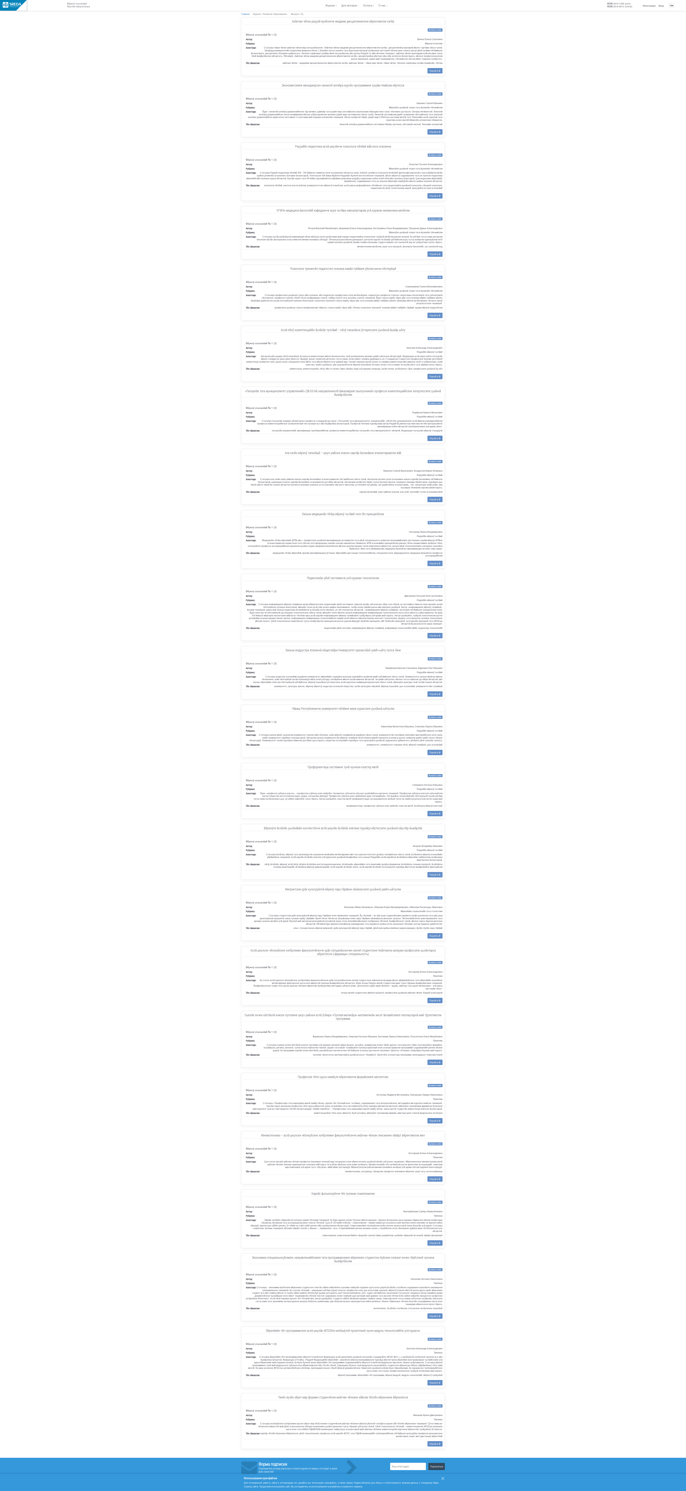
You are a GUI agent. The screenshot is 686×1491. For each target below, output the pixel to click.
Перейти (434, 70)
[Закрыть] (443, 1478)
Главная (245, 13)
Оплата (367, 5)
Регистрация (649, 5)
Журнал (330, 5)
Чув (671, 5)
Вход (661, 5)
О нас (382, 5)
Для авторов (349, 5)
